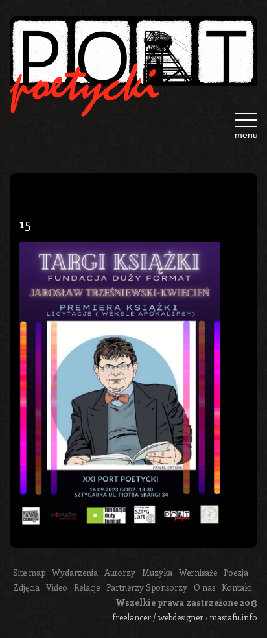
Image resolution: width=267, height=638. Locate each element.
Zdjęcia (26, 587)
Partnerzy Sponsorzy (146, 587)
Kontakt (236, 587)
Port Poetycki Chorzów (133, 56)
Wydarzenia (75, 572)
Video (56, 587)
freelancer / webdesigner (157, 616)
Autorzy (119, 572)
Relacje (87, 587)
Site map (29, 572)
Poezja (236, 572)
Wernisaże (198, 572)
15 (25, 222)
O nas (204, 587)
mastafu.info (233, 616)
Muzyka (157, 572)
